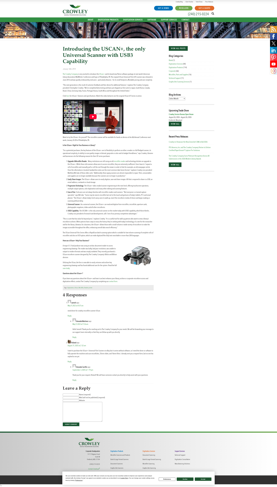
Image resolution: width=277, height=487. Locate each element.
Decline (185, 479)
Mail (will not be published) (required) (92, 397)
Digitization (70, 288)
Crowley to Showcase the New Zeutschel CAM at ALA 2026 (188, 142)
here (67, 96)
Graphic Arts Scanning (149, 468)
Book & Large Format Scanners (119, 459)
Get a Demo (163, 8)
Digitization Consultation (182, 459)
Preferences (167, 479)
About (90, 19)
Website (82, 400)
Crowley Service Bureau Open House (181, 114)
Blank (171, 60)
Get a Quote (204, 8)
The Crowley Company (70, 74)
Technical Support (175, 78)
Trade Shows (199, 2)
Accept (203, 479)
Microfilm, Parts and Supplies (178, 74)
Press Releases (209, 2)
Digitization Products (108, 19)
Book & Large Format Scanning (152, 459)
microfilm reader (119, 161)
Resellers (184, 8)
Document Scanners (116, 464)
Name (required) (85, 394)
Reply (70, 315)
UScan (76, 288)
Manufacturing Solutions (182, 464)
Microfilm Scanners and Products (120, 455)
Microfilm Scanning (148, 464)
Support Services (169, 19)
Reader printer (88, 288)
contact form (113, 281)
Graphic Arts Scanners (116, 468)
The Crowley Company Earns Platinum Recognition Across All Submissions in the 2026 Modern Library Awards (189, 157)
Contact (185, 19)
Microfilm (81, 288)
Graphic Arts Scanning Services (179, 81)
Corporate (172, 71)
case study (66, 268)
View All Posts (178, 48)
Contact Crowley (93, 469)
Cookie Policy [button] (124, 478)
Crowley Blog (179, 2)
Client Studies (189, 2)
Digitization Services (133, 19)
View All (175, 124)
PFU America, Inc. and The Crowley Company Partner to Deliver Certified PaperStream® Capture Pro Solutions (190, 149)
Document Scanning (149, 455)
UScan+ (102, 74)
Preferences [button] (78, 480)
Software (151, 19)
